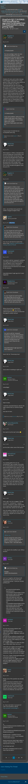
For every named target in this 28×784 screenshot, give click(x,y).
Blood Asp (14, 416)
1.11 (22, 12)
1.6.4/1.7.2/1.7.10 (6, 12)
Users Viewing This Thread (9, 767)
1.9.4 (15, 12)
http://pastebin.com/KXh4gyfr (10, 708)
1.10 (19, 12)
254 (19, 757)
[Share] (24, 31)
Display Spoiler (10, 50)
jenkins (20, 9)
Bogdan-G (15, 136)
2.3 (9, 11)
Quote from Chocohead (12, 227)
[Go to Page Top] (25, 782)
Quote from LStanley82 (12, 329)
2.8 (18, 11)
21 (13, 757)
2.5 (11, 11)
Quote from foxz (10, 109)
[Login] (22, 2)
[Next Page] (21, 757)
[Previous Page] (6, 757)
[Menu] (26, 1)
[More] (24, 42)
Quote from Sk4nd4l (11, 531)
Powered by (14, 781)
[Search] (18, 1)
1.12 (25, 12)
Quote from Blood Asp (11, 46)
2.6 (13, 11)
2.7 (16, 11)
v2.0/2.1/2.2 (4, 11)
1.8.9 (12, 12)
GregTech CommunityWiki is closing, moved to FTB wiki (13, 244)
